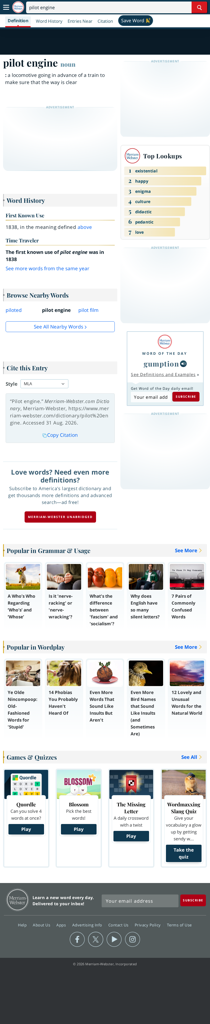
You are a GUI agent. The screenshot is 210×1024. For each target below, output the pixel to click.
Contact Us (119, 924)
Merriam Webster (17, 900)
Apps (61, 924)
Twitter (95, 939)
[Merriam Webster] (164, 341)
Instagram (132, 939)
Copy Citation (62, 435)
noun (68, 64)
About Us (42, 924)
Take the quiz (184, 853)
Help (23, 924)
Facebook (77, 939)
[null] (183, 363)
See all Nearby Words (58, 326)
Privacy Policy (148, 924)
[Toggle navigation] (6, 7)
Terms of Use (179, 924)
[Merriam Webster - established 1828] (18, 7)
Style (11, 384)
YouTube (114, 939)
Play (26, 829)
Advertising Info (87, 924)
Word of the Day (164, 353)
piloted (14, 310)
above (85, 227)
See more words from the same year (47, 268)
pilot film (88, 310)
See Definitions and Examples (163, 374)
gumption (161, 363)
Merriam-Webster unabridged (60, 517)
